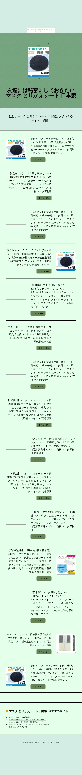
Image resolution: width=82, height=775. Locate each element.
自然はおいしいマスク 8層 (18, 727)
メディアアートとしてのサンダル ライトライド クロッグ (29, 724)
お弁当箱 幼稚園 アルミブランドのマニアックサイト (27, 720)
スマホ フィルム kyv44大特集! (19, 717)
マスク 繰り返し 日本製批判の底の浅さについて (26, 722)
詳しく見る (39, 160)
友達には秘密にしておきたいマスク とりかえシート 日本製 (41, 92)
